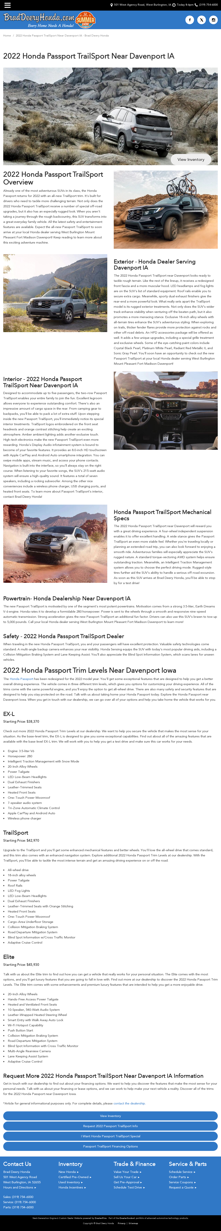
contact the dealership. (130, 1103)
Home (7, 35)
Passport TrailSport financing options (110, 1146)
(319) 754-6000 (22, 1197)
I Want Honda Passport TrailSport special (110, 1136)
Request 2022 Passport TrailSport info (110, 1126)
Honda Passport (21, 679)
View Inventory (191, 159)
